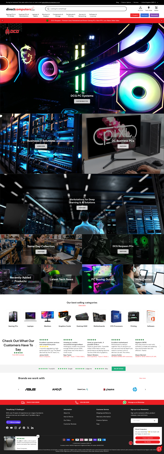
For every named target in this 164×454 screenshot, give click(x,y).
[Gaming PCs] (13, 316)
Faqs (97, 424)
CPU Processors (116, 326)
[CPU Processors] (116, 316)
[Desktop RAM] (82, 316)
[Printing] (134, 316)
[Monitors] (48, 316)
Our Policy (67, 420)
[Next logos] (145, 389)
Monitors (47, 326)
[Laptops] (30, 316)
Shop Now (123, 146)
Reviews (136, 2)
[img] (18, 353)
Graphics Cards (65, 326)
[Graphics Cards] (65, 316)
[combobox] (86, 9)
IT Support (134, 15)
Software (150, 326)
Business (145, 15)
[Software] (151, 316)
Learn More (41, 146)
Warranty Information (103, 417)
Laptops (30, 326)
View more (82, 305)
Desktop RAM (82, 326)
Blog (117, 2)
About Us (67, 413)
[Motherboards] (99, 316)
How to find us (68, 417)
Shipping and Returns (103, 413)
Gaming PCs (13, 326)
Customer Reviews (70, 424)
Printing (134, 326)
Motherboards (99, 326)
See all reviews (118, 369)
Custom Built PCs (82, 101)
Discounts (154, 15)
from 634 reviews (18, 355)
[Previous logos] (18, 389)
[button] (156, 9)
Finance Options (126, 2)
